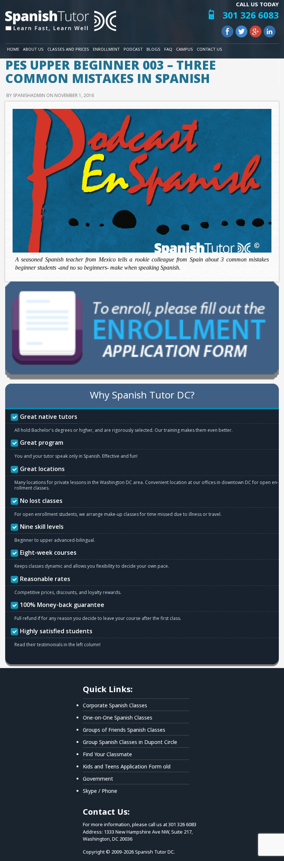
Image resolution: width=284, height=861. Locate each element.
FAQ (168, 49)
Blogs (153, 49)
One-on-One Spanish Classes (117, 717)
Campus (184, 49)
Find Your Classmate (107, 754)
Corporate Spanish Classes (115, 705)
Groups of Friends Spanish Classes (124, 729)
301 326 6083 (251, 15)
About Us (33, 49)
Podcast (133, 49)
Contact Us (209, 49)
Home (13, 49)
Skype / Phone (100, 790)
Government (98, 778)
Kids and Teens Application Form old (126, 766)
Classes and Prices (68, 49)
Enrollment (106, 49)
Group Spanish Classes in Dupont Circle (130, 741)
